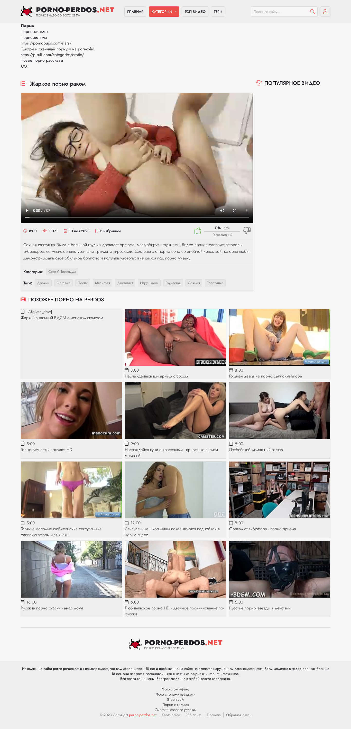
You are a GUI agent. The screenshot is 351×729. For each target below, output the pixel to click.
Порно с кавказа (175, 704)
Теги (218, 11)
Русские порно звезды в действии (259, 608)
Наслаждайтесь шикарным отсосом (156, 376)
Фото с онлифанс (175, 689)
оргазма (63, 282)
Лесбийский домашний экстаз (256, 450)
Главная (135, 11)
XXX (24, 66)
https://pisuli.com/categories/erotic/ (52, 55)
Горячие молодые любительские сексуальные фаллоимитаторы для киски (61, 532)
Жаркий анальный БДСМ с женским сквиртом (62, 318)
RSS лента (193, 714)
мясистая (102, 282)
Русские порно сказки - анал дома (52, 608)
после (83, 282)
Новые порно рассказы (42, 60)
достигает (125, 282)
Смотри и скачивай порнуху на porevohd (57, 49)
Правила (214, 714)
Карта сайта (171, 714)
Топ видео (195, 11)
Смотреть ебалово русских (175, 709)
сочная (194, 282)
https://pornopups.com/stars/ (46, 43)
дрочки (43, 282)
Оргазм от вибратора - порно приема (262, 529)
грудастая (173, 282)
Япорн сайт (175, 699)
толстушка (215, 282)
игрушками (149, 282)
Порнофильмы (34, 37)
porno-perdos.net (142, 714)
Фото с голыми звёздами (175, 694)
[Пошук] (312, 11)
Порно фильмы (34, 31)
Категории (162, 11)
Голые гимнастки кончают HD (46, 450)
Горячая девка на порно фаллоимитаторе (265, 376)
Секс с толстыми (62, 271)
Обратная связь (238, 714)
